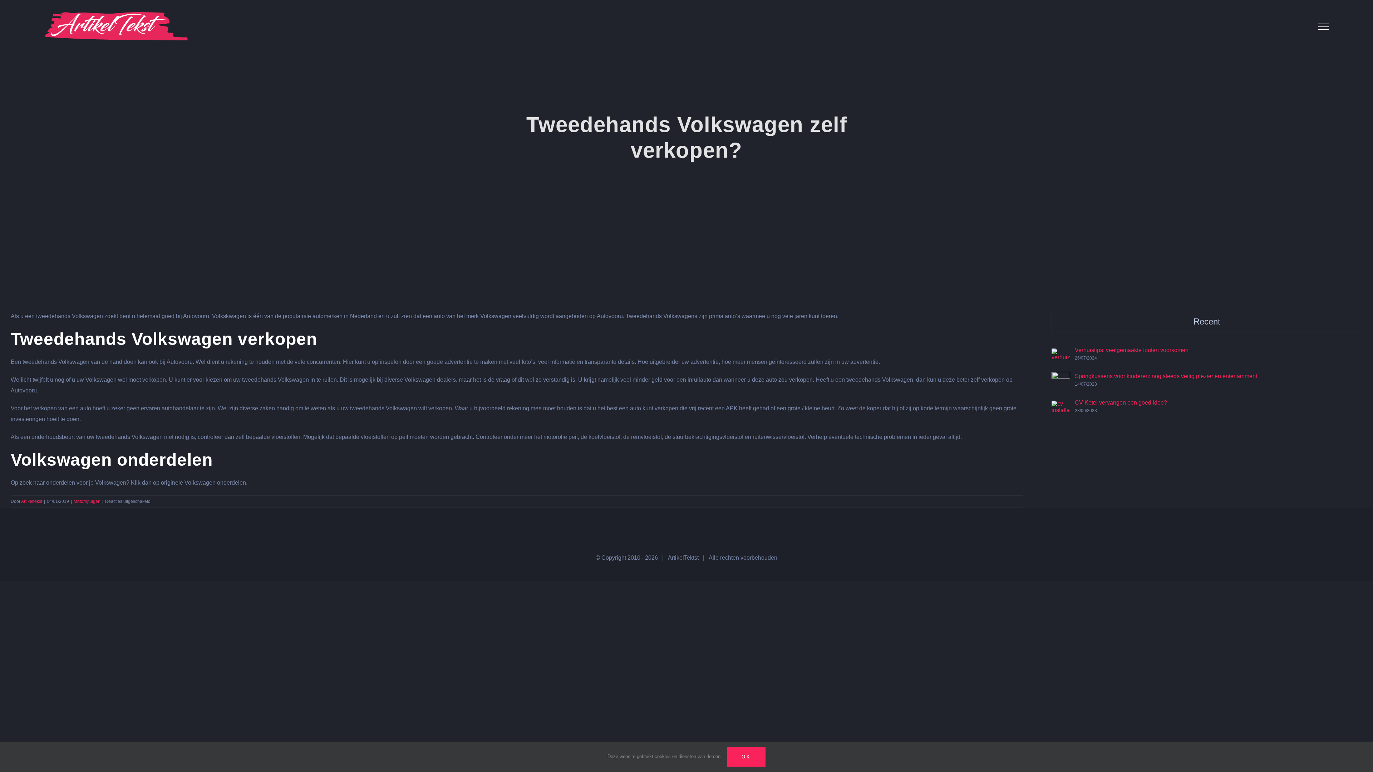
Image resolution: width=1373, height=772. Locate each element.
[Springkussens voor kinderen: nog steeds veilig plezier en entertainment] (1061, 377)
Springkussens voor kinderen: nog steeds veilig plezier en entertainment (1166, 376)
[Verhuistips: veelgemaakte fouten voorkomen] (1061, 354)
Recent (1207, 321)
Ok (746, 756)
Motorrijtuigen (87, 501)
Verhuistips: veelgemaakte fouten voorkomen (1132, 350)
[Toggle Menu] (1323, 27)
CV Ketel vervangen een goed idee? (1121, 403)
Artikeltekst (31, 501)
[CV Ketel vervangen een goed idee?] (1061, 406)
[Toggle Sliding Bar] (1300, 26)
